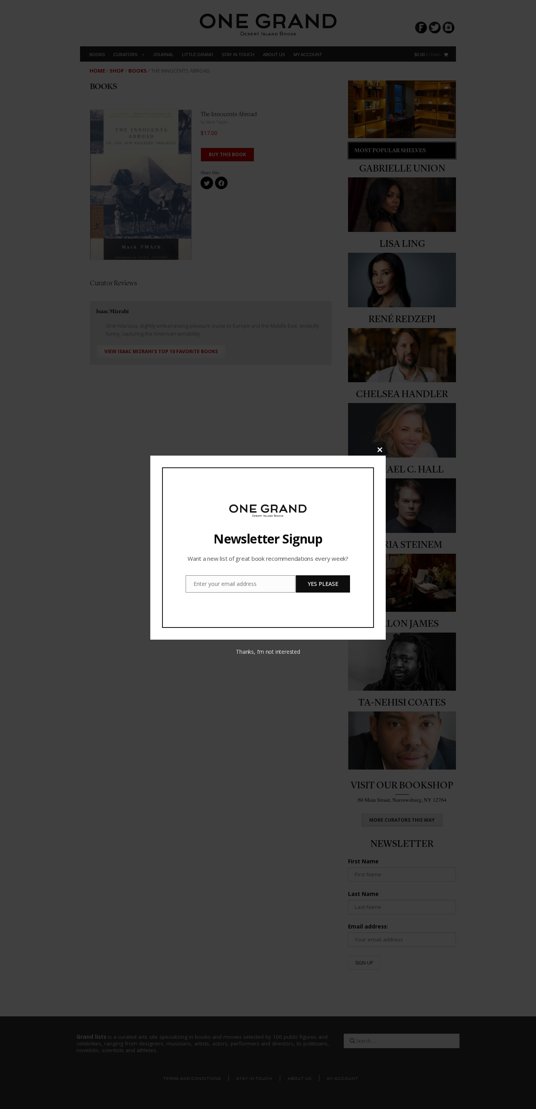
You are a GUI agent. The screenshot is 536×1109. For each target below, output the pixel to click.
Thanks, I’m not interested (268, 651)
